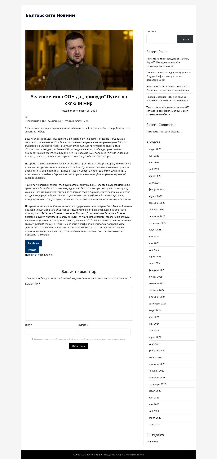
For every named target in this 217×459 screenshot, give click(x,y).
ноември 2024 (156, 290)
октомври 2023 (157, 377)
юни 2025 (154, 243)
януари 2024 (155, 357)
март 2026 (154, 182)
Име (28, 325)
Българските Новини (50, 15)
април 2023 (155, 417)
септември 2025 (157, 222)
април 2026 (155, 175)
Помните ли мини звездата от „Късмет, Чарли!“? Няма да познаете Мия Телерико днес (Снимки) (167, 62)
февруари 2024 (157, 350)
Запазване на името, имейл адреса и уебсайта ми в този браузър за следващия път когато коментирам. (79, 339)
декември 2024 (157, 283)
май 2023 (154, 411)
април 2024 (155, 337)
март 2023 (154, 424)
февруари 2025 (157, 270)
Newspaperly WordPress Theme (128, 454)
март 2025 (154, 263)
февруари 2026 (157, 189)
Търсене (151, 31)
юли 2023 (154, 397)
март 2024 (154, 343)
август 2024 (155, 310)
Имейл (83, 325)
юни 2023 (154, 404)
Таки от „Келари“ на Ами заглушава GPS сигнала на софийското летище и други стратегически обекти (167, 111)
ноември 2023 (156, 370)
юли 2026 (154, 155)
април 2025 (155, 256)
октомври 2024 (157, 296)
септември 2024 (157, 303)
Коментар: (32, 283)
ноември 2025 (156, 209)
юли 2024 (154, 316)
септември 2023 (157, 384)
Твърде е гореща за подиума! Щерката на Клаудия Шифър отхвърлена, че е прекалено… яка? (168, 76)
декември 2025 (157, 202)
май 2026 (154, 169)
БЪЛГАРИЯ (152, 441)
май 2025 (154, 249)
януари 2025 (155, 276)
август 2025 (155, 229)
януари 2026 (155, 196)
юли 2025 (154, 236)
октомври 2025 (157, 216)
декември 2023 (157, 363)
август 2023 (155, 390)
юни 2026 (154, 162)
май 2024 (154, 330)
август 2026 (155, 149)
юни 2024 (154, 323)
